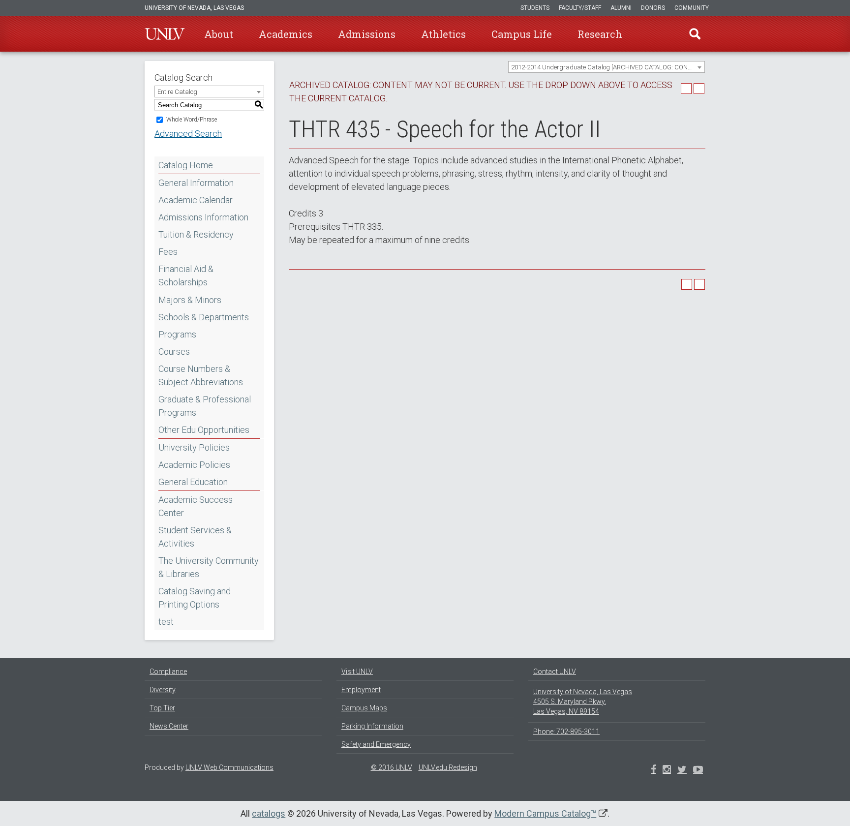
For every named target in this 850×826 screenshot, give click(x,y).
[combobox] (606, 67)
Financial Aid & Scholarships (185, 275)
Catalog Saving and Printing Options (194, 598)
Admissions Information (203, 217)
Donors (653, 7)
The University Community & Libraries (208, 567)
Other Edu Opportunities (203, 430)
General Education (193, 482)
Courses (174, 351)
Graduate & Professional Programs (204, 406)
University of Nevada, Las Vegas (194, 7)
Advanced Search (188, 133)
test (166, 621)
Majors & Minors (189, 300)
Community (691, 7)
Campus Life (521, 34)
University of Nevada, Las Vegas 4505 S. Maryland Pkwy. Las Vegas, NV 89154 (582, 701)
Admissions (366, 34)
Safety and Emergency (376, 744)
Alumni (621, 7)
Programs (177, 334)
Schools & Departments (203, 317)
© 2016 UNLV (391, 767)
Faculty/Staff (580, 7)
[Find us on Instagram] (682, 770)
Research (599, 34)
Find (695, 34)
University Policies (194, 447)
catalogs (268, 813)
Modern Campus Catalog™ (545, 813)
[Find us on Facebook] (653, 770)
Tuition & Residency (196, 234)
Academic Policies (194, 464)
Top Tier (162, 708)
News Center (169, 726)
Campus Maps (364, 708)
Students (534, 7)
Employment (361, 690)
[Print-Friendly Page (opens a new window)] (686, 88)
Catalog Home (185, 165)
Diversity (163, 690)
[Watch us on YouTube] (698, 770)
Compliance (168, 671)
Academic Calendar (195, 200)
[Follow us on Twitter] (666, 770)
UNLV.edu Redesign (448, 767)
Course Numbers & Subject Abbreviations (200, 375)
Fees (168, 251)
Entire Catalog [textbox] (177, 91)
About (218, 34)
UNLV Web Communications (229, 767)
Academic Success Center (195, 506)
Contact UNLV (554, 671)
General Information (196, 183)
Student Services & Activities (195, 537)
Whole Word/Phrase (191, 119)
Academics (285, 34)
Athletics (443, 34)
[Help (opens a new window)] (699, 88)
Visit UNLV (357, 671)
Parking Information (372, 726)
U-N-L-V (164, 34)
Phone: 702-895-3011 (566, 731)
